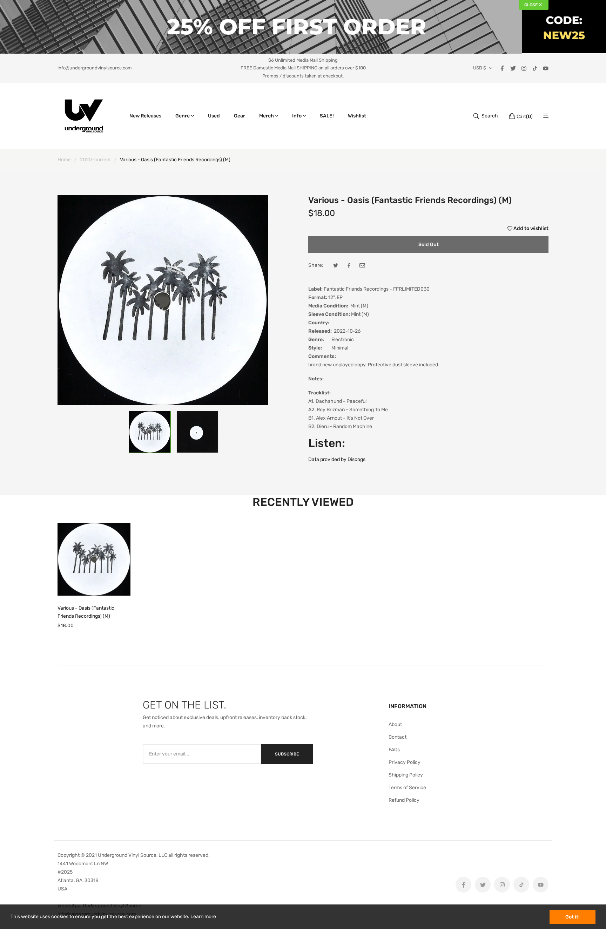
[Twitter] (513, 67)
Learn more (203, 917)
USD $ (479, 68)
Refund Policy (404, 800)
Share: (315, 265)
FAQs (394, 750)
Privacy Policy (404, 762)
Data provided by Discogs (336, 459)
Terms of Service (407, 788)
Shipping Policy (406, 775)
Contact (397, 737)
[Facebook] (502, 67)
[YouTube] (545, 67)
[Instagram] (524, 67)
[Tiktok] (535, 67)
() (525, 117)
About (395, 724)
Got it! (572, 917)
